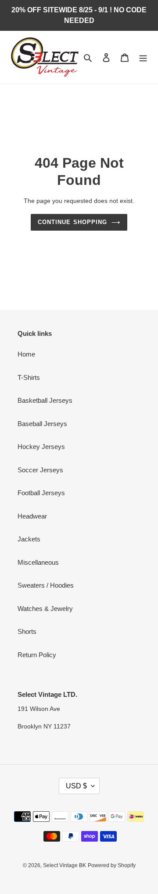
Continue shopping (72, 222)
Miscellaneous (38, 562)
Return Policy (37, 655)
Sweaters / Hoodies (46, 585)
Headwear (32, 516)
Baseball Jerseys (42, 423)
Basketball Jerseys (45, 400)
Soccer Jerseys (40, 470)
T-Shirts (29, 377)
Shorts (27, 631)
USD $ (76, 786)
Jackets (29, 539)
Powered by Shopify (112, 865)
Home (26, 354)
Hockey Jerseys (41, 446)
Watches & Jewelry (45, 608)
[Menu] (143, 57)
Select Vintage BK (64, 865)
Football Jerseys (41, 493)
